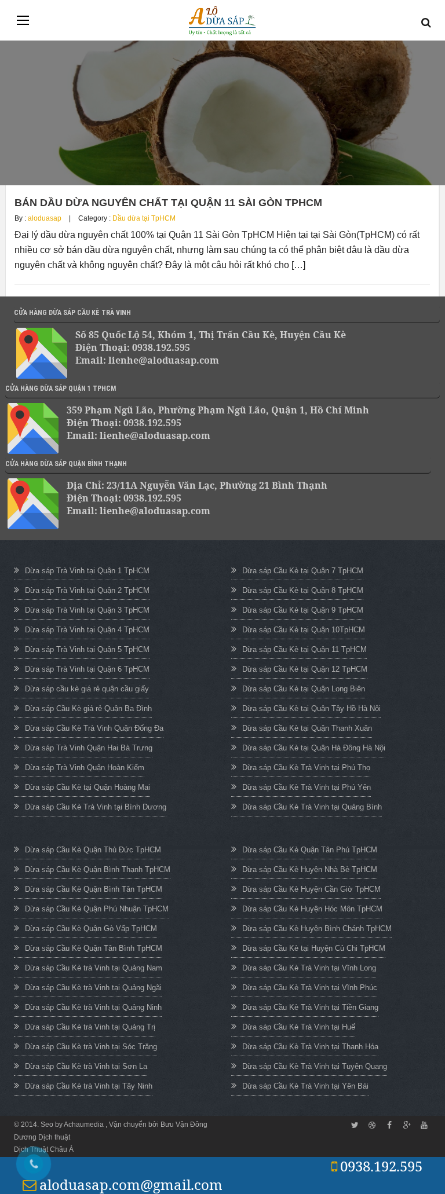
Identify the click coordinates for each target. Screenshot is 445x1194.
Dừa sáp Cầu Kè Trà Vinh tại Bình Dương (95, 807)
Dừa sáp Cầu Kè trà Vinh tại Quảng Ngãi (93, 987)
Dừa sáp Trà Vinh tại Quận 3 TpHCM (87, 610)
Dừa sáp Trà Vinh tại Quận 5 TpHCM (87, 649)
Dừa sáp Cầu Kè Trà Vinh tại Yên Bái (305, 1086)
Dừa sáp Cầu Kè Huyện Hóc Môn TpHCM (312, 908)
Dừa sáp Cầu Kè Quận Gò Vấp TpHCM (91, 928)
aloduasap (44, 218)
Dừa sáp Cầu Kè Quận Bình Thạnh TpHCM (97, 869)
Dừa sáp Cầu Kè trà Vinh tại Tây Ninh (88, 1086)
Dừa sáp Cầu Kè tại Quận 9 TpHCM (302, 610)
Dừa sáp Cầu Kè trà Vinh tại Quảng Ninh (93, 1007)
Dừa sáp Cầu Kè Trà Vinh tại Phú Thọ (306, 767)
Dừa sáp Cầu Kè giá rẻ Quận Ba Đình (88, 708)
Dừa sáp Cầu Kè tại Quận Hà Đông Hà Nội (313, 747)
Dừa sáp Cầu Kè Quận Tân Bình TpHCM (93, 948)
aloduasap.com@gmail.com (130, 1184)
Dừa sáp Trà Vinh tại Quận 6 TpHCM (87, 669)
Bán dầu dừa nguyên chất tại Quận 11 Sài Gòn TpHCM (168, 202)
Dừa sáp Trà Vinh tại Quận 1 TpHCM (87, 570)
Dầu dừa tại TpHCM (144, 218)
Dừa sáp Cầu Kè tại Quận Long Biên (303, 688)
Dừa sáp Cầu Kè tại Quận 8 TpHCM (302, 590)
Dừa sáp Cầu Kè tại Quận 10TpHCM (303, 629)
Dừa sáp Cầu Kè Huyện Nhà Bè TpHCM (309, 869)
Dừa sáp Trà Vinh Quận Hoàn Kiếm (84, 767)
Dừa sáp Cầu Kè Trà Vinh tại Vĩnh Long (309, 968)
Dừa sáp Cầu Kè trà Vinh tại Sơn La (86, 1066)
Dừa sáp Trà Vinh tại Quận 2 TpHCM (87, 590)
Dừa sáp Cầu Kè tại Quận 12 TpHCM (304, 669)
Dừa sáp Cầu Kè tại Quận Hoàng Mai (87, 787)
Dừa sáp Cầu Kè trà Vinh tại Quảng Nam (93, 968)
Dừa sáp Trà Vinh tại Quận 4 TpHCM (87, 629)
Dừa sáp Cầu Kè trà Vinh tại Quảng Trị (90, 1027)
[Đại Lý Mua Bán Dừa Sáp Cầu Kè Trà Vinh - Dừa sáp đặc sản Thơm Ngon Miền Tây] (222, 20)
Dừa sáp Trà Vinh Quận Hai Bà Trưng (88, 747)
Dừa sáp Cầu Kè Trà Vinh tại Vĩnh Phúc (309, 987)
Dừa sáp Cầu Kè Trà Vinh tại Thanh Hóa (310, 1046)
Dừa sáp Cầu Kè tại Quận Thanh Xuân (307, 728)
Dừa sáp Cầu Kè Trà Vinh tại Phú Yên (306, 787)
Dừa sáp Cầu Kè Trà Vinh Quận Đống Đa (94, 728)
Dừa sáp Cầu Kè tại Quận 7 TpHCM (302, 570)
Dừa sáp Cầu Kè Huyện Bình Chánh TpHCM (317, 928)
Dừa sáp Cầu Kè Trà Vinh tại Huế (298, 1027)
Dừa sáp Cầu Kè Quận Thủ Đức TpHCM (93, 849)
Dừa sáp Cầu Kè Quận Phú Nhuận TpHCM (97, 908)
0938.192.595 (381, 1165)
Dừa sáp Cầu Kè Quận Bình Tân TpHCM (93, 889)
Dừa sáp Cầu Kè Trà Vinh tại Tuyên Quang (314, 1066)
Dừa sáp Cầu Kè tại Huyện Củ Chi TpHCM (313, 948)
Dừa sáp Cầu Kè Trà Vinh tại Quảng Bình (312, 807)
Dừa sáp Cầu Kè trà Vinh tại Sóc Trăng (91, 1046)
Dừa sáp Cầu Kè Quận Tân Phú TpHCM (309, 849)
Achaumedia (84, 1124)
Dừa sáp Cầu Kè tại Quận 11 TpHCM (304, 649)
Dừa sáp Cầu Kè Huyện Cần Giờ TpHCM (311, 889)
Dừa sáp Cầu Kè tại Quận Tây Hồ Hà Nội (311, 708)
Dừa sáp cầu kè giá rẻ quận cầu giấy (87, 688)
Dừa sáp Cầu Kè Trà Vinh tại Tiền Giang (310, 1007)
